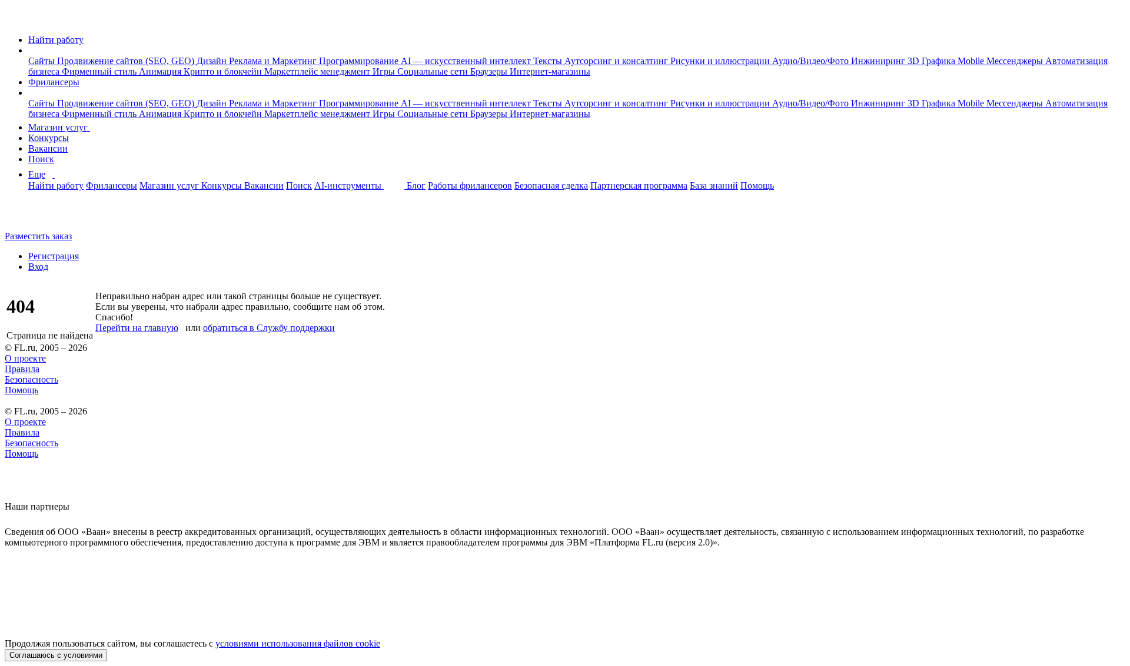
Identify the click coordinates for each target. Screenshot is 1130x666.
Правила (22, 369)
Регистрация (53, 256)
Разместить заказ (38, 236)
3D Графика (933, 61)
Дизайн (213, 61)
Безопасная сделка (551, 185)
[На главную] (15, 20)
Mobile (972, 61)
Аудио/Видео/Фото (811, 61)
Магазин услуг (59, 127)
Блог (416, 185)
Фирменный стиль (100, 71)
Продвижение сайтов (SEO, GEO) (127, 61)
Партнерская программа (638, 185)
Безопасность (31, 379)
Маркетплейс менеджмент (318, 71)
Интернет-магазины (550, 71)
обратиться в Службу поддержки (269, 328)
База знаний (714, 185)
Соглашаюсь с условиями (55, 655)
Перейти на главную (136, 328)
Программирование (360, 61)
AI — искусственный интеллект (467, 61)
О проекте (25, 358)
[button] (31, 50)
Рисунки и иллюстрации (721, 61)
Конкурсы (48, 138)
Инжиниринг (879, 61)
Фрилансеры (53, 82)
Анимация (161, 71)
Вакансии (48, 148)
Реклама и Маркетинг (274, 61)
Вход (38, 267)
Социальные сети (433, 71)
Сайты (42, 61)
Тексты (548, 61)
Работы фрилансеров (470, 185)
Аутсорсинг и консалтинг (617, 61)
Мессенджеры (1015, 61)
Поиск (41, 159)
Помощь (757, 185)
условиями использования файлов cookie (297, 643)
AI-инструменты (349, 185)
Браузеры (490, 71)
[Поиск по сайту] (37, 216)
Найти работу (56, 40)
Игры (385, 71)
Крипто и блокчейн (224, 71)
